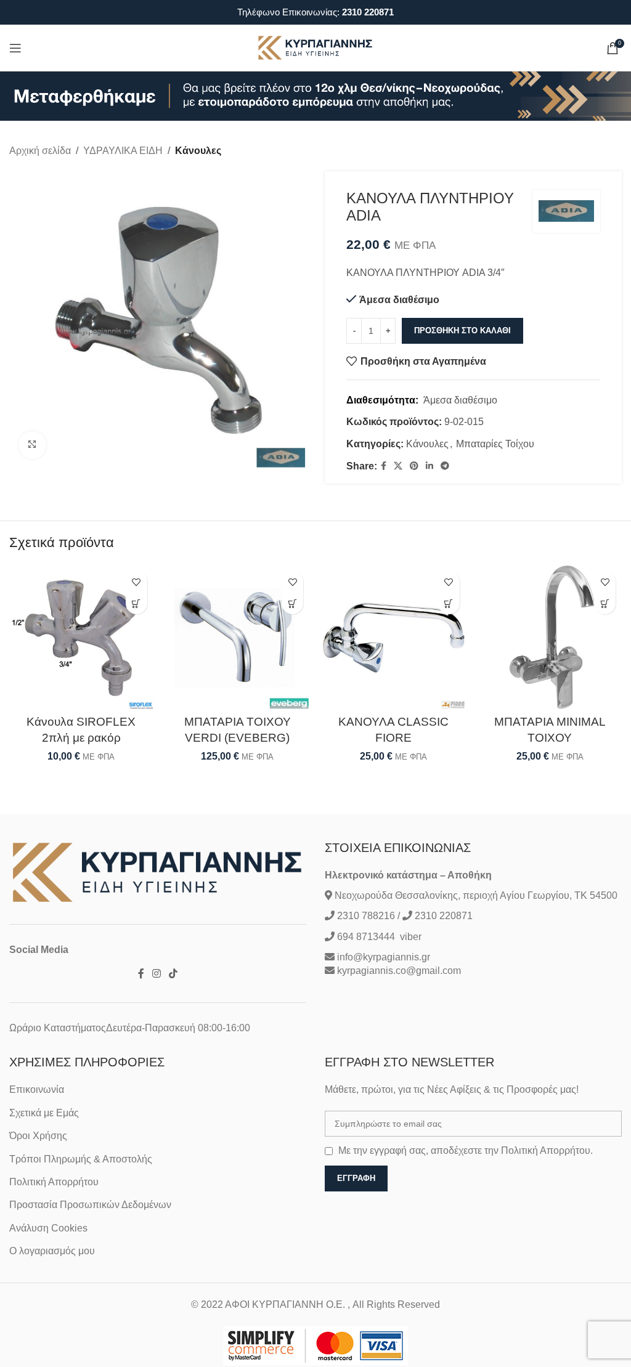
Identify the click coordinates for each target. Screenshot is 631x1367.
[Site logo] (315, 47)
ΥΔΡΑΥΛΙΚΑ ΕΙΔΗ (123, 150)
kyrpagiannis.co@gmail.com (399, 970)
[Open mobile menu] (15, 48)
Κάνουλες (198, 150)
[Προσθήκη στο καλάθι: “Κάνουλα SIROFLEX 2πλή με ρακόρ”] (136, 603)
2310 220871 (368, 12)
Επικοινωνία (36, 1089)
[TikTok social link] (173, 974)
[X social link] (398, 466)
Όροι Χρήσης (38, 1135)
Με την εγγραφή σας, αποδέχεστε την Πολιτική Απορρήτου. (465, 1150)
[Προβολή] (32, 445)
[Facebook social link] (383, 466)
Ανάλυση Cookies (48, 1228)
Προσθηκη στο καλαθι (462, 330)
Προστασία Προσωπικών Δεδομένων (90, 1204)
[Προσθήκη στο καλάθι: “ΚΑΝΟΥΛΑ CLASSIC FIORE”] (449, 603)
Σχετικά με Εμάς (44, 1113)
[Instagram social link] (156, 974)
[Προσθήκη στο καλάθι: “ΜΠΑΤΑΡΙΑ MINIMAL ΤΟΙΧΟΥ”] (605, 603)
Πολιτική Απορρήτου (54, 1182)
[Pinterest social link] (414, 466)
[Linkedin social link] (429, 466)
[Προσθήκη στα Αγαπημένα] (136, 582)
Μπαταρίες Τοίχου (495, 444)
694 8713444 (365, 936)
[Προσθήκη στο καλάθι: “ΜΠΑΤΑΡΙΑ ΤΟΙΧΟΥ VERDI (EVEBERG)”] (292, 603)
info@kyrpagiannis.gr (383, 957)
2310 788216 (366, 916)
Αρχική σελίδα (40, 150)
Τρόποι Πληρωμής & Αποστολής (80, 1159)
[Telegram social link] (445, 466)
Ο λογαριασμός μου (52, 1251)
